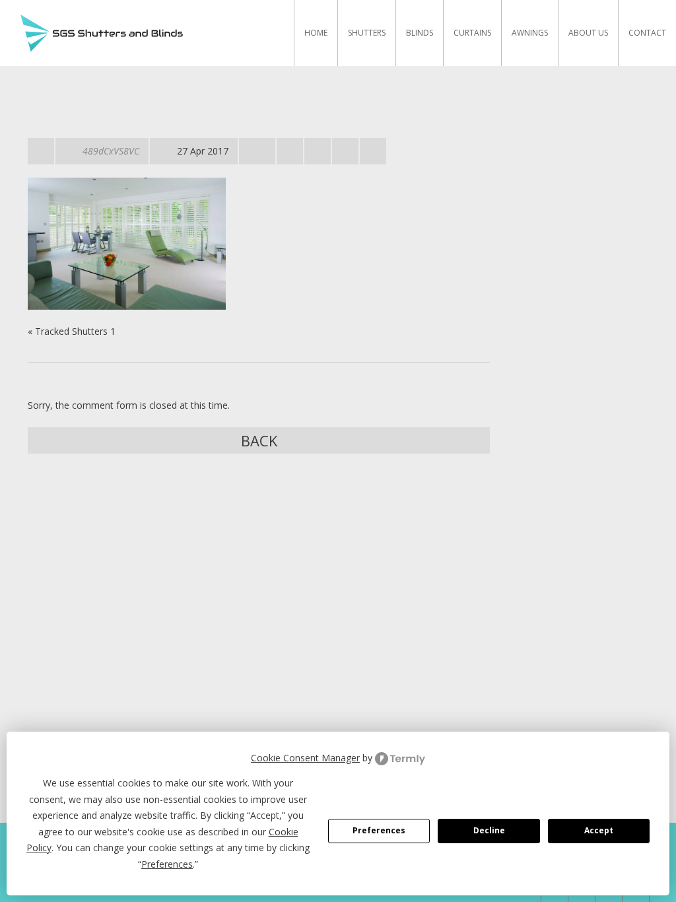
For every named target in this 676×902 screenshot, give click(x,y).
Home (315, 32)
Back (259, 440)
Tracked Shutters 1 (75, 331)
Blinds (419, 32)
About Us (588, 32)
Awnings (530, 32)
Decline (489, 830)
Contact (647, 32)
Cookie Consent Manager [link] (305, 757)
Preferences (379, 830)
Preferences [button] (167, 864)
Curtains (472, 32)
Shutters (367, 32)
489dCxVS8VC (111, 151)
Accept (598, 830)
